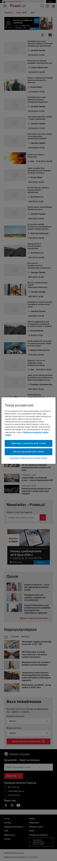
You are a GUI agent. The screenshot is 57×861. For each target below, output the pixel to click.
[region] (28, 430)
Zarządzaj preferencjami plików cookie (28, 458)
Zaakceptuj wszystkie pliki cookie (28, 443)
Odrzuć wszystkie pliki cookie (28, 451)
